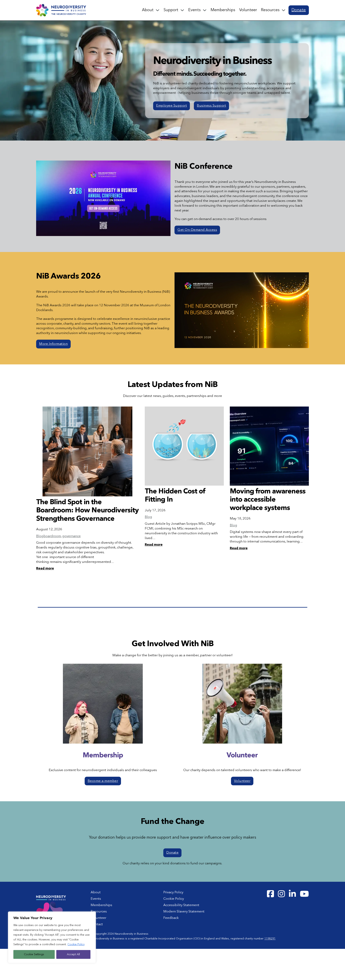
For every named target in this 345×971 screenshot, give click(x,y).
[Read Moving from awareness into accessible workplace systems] (269, 446)
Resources (270, 10)
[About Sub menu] (158, 10)
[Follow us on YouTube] (304, 894)
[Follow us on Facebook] (270, 894)
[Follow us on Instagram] (281, 894)
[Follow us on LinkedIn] (292, 894)
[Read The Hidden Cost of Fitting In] (184, 446)
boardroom (52, 536)
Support (171, 10)
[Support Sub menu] (182, 10)
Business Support (211, 105)
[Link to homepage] (61, 10)
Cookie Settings (34, 954)
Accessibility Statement (181, 905)
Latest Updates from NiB (173, 385)
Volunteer (248, 10)
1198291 (270, 938)
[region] (52, 937)
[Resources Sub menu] (284, 10)
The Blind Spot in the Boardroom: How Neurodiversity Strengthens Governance (87, 510)
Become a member (103, 781)
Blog (40, 536)
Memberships (223, 10)
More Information (53, 344)
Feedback (171, 918)
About (148, 10)
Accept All (73, 954)
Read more (45, 568)
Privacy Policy (173, 892)
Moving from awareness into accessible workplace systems (267, 500)
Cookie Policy (76, 944)
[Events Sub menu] (205, 10)
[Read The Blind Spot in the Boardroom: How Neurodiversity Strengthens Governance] (87, 451)
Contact (97, 924)
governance (71, 536)
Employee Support (171, 105)
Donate (298, 10)
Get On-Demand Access (197, 230)
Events (194, 10)
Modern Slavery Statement (183, 911)
